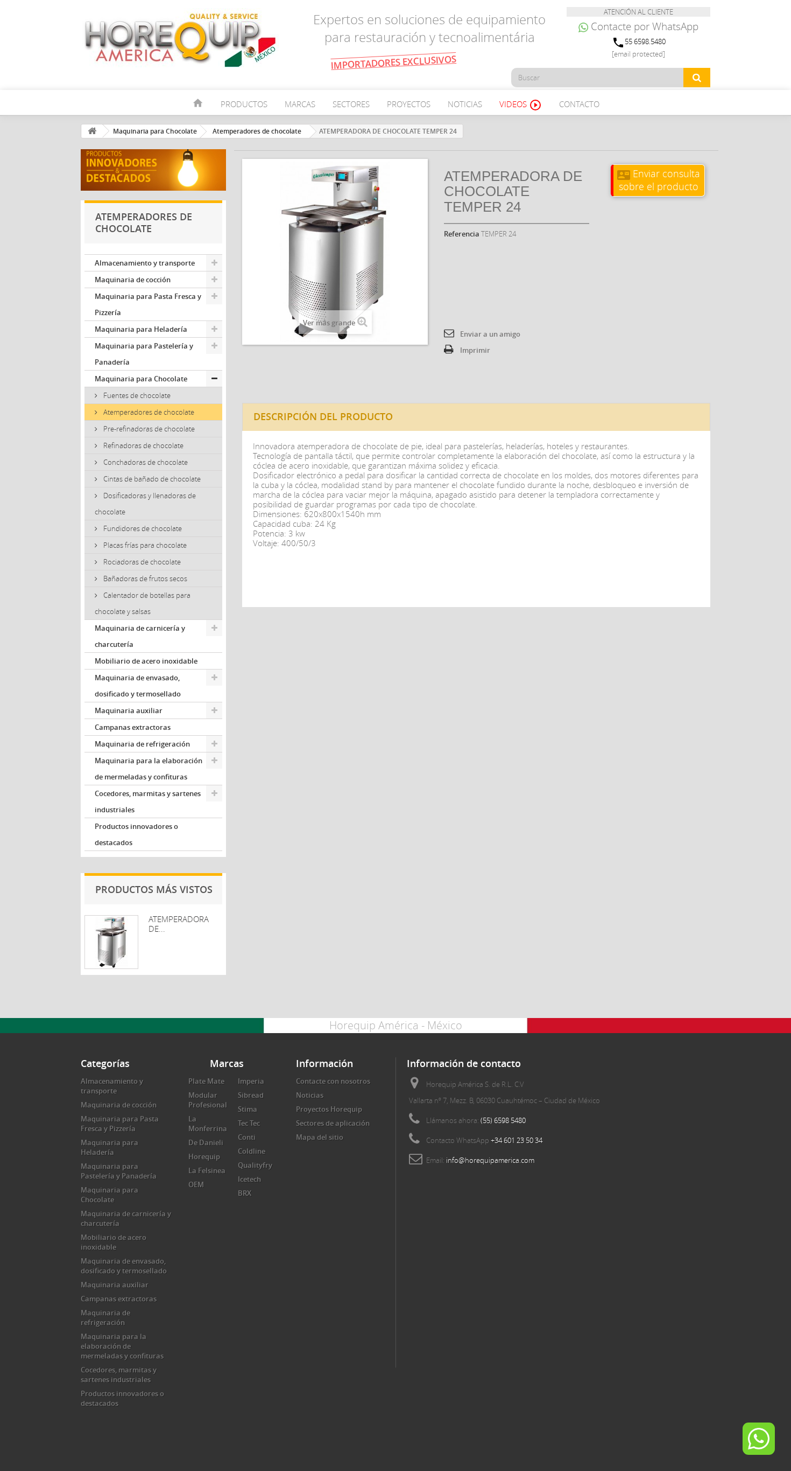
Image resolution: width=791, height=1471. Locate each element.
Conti (247, 1137)
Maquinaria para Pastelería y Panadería (144, 354)
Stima (247, 1109)
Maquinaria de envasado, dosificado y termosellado (138, 686)
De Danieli (205, 1142)
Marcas (300, 104)
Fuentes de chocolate (136, 395)
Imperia (251, 1081)
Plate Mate (206, 1081)
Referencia (461, 234)
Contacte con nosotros (333, 1081)
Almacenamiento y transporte (145, 263)
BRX (244, 1193)
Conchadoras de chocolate (145, 462)
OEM (196, 1184)
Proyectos (408, 104)
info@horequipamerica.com (490, 1160)
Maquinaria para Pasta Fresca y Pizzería (148, 304)
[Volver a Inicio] (92, 131)
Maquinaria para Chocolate (141, 379)
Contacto (579, 104)
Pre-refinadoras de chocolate (148, 429)
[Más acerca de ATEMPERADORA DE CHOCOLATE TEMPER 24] (111, 942)
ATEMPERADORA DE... (179, 924)
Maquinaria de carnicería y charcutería (140, 636)
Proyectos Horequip (329, 1109)
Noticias (465, 104)
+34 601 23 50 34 (516, 1140)
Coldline (251, 1151)
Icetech (249, 1179)
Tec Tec (249, 1123)
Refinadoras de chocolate (142, 445)
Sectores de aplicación (333, 1123)
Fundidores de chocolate (142, 528)
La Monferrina (207, 1123)
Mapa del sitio (319, 1137)
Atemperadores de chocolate (148, 412)
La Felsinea (206, 1170)
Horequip (204, 1156)
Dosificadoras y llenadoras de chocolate (145, 504)
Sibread (251, 1095)
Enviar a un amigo (490, 334)
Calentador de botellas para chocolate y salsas (142, 603)
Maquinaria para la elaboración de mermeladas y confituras (148, 769)
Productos (244, 104)
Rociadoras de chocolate (141, 562)
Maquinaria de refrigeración (142, 744)
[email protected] (638, 54)
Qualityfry (255, 1165)
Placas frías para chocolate (144, 545)
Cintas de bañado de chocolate (151, 479)
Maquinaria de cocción (133, 279)
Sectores (351, 104)
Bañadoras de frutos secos (144, 578)
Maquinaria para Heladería (141, 329)
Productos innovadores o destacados (136, 834)
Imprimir (475, 350)
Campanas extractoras (133, 727)
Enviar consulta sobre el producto (658, 179)
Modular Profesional (207, 1100)
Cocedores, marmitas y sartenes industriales (148, 801)
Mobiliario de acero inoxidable (146, 661)
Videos (520, 105)
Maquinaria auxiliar (129, 710)
